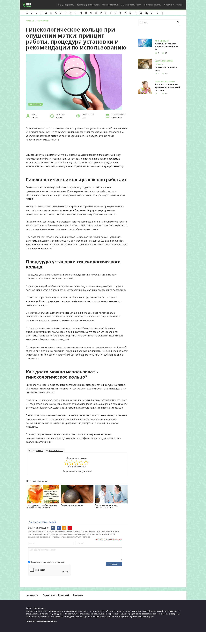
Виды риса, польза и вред (166, 68)
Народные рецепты (66, 5)
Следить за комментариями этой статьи (47, 562)
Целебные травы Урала (131, 5)
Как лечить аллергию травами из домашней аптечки (167, 87)
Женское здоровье (110, 5)
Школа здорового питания (88, 5)
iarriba (39, 450)
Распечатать (56, 450)
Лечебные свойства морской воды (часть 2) (166, 46)
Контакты (32, 595)
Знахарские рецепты (152, 5)
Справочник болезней (55, 595)
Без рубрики (35, 104)
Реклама (78, 595)
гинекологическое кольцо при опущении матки (65, 400)
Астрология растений (173, 5)
